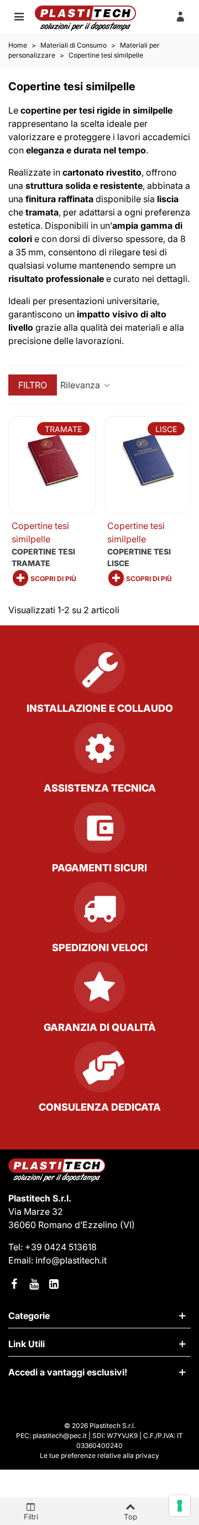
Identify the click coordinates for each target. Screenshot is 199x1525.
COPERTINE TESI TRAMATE (43, 557)
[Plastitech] (85, 18)
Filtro (32, 385)
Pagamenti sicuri (99, 868)
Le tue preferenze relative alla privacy (99, 1455)
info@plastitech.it (71, 1260)
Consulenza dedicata (100, 1107)
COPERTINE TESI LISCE (139, 557)
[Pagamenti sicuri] (99, 832)
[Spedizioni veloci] (99, 912)
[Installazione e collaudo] (99, 672)
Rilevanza (81, 385)
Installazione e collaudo (100, 708)
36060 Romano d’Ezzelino (64, 1224)
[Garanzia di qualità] (99, 991)
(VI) (127, 1224)
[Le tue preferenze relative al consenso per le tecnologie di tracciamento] (179, 1505)
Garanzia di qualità (100, 1027)
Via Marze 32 (35, 1211)
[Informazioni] (180, 15)
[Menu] (18, 15)
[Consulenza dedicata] (99, 1071)
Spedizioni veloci (100, 947)
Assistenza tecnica (100, 788)
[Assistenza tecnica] (99, 752)
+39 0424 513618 (61, 1246)
